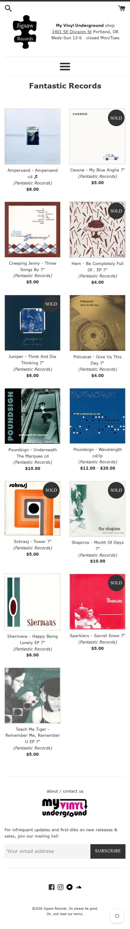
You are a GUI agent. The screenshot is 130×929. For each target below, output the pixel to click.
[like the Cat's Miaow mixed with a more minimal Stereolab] (97, 602)
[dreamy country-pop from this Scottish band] (97, 323)
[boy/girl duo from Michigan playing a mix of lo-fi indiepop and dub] (32, 695)
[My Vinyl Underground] (65, 816)
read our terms (71, 914)
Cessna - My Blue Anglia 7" (97, 170)
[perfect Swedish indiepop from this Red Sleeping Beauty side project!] (32, 602)
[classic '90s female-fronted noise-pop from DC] (32, 323)
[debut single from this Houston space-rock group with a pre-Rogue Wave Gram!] (32, 508)
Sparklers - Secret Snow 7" (97, 635)
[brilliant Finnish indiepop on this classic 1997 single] (97, 136)
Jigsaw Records (55, 909)
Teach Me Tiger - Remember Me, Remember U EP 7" (32, 736)
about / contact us (65, 791)
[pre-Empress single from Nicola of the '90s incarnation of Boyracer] (97, 229)
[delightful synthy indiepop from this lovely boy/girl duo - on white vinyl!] (32, 229)
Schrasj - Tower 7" (32, 541)
